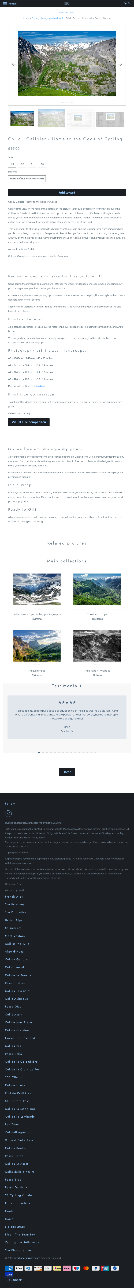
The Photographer (18, 1250)
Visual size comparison (29, 422)
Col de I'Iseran (16, 1085)
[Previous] (14, 64)
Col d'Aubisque (16, 999)
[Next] (120, 64)
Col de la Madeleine (20, 1109)
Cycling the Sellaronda (22, 1242)
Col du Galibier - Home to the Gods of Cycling (65, 139)
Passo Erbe (13, 1180)
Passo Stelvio (15, 983)
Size (10, 157)
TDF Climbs (13, 1077)
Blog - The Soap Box (20, 1235)
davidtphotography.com (27, 1258)
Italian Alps (13, 920)
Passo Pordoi (15, 1156)
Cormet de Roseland (20, 1038)
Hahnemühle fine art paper (27, 178)
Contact (11, 1211)
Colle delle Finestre (20, 1172)
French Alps (14, 897)
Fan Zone (12, 1124)
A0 (42, 164)
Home (26, 18)
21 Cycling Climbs (18, 1195)
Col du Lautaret (16, 1164)
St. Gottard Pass (17, 1101)
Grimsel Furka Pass (19, 1140)
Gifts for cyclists (17, 1203)
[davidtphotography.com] (67, 3)
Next (73, 12)
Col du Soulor (15, 1148)
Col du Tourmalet (18, 991)
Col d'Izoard (14, 967)
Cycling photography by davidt (47, 18)
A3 (12, 164)
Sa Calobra (13, 928)
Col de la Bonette (18, 975)
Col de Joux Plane (18, 1022)
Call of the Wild (17, 944)
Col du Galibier (17, 959)
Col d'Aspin (14, 1015)
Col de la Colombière (21, 1062)
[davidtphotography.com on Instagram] (9, 813)
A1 (32, 164)
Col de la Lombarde (20, 1117)
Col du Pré (13, 1046)
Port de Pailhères (18, 1093)
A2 (22, 164)
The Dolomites (15, 912)
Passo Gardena (16, 1187)
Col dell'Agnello (17, 1132)
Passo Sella (13, 1054)
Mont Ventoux (15, 936)
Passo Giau (13, 1007)
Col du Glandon (17, 1030)
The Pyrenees (14, 904)
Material (12, 172)
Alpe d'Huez (14, 952)
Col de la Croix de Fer (22, 1069)
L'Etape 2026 (15, 1227)
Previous (63, 12)
